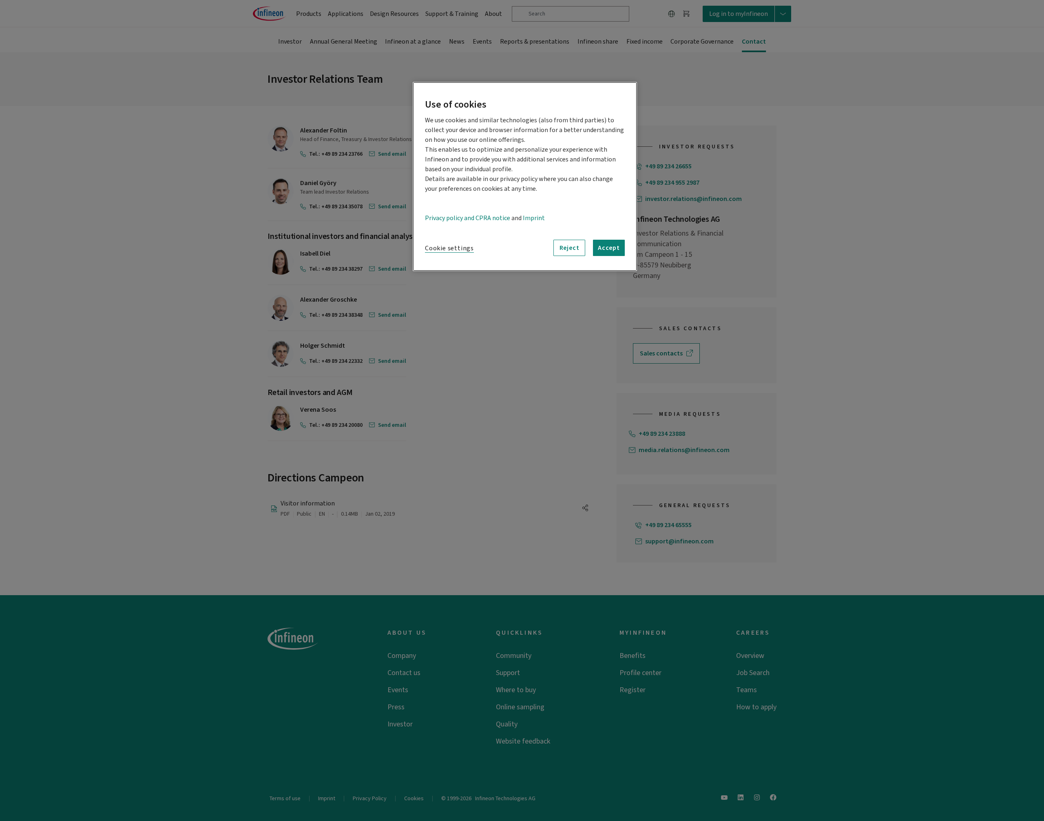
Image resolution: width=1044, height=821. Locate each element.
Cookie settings (449, 248)
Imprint (534, 218)
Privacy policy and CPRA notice (467, 218)
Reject (570, 247)
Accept (609, 247)
